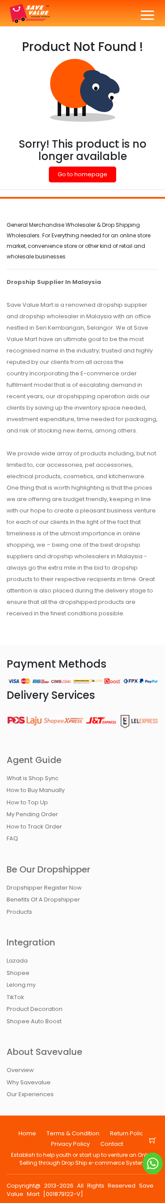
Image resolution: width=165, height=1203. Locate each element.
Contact (111, 1144)
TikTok (15, 997)
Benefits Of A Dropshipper (43, 899)
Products (19, 912)
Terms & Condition (73, 1133)
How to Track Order (34, 826)
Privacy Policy (70, 1144)
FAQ (12, 838)
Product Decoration (34, 1009)
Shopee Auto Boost (34, 1021)
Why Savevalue (29, 1082)
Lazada (17, 960)
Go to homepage (82, 174)
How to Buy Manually (36, 790)
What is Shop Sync (33, 778)
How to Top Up (27, 802)
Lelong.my (21, 985)
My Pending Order (32, 814)
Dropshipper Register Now (44, 887)
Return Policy (128, 1133)
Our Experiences (30, 1094)
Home (27, 1133)
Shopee (18, 973)
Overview (20, 1070)
